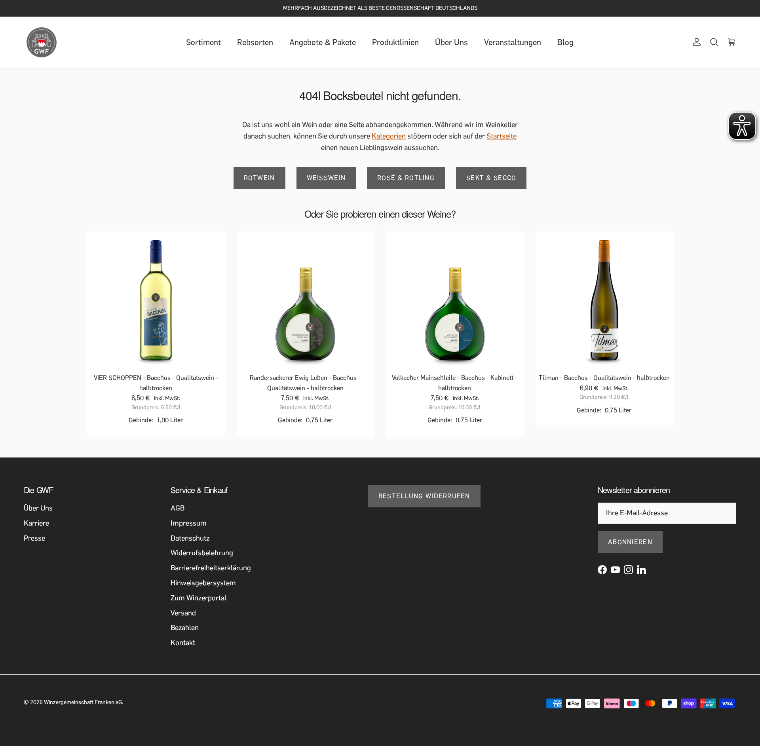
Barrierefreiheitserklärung (211, 568)
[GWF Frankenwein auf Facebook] (602, 569)
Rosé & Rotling (406, 178)
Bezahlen (185, 627)
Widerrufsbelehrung (202, 553)
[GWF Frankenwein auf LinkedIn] (641, 569)
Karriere (36, 523)
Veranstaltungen (512, 42)
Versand (183, 613)
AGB (177, 508)
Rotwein (259, 178)
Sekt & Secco (491, 178)
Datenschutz (190, 538)
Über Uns (451, 42)
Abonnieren (630, 542)
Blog (565, 42)
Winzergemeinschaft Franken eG (83, 702)
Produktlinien (395, 42)
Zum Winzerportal (198, 598)
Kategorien (389, 136)
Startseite (501, 136)
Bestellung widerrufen (424, 496)
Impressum (189, 523)
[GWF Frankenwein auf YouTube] (615, 569)
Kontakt (183, 642)
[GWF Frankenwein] (41, 42)
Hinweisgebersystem (203, 583)
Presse (34, 538)
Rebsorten (255, 42)
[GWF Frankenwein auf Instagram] (628, 569)
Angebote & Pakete (322, 42)
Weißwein (326, 178)
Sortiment (203, 42)
